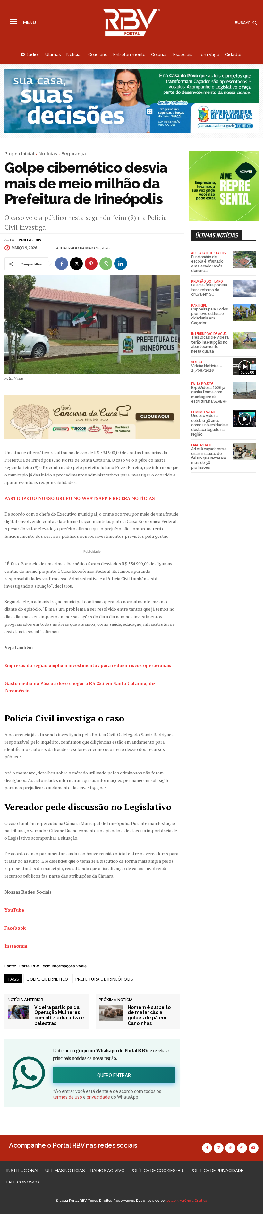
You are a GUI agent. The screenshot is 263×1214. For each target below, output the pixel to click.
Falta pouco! (202, 383)
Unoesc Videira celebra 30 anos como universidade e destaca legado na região (209, 425)
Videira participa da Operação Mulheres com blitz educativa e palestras (59, 1015)
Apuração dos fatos (208, 253)
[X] (76, 263)
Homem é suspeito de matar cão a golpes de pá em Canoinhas (149, 1015)
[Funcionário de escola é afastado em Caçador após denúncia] (244, 259)
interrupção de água (209, 333)
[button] (247, 22)
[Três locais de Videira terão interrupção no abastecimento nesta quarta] (244, 340)
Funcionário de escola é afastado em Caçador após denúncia (207, 264)
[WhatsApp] (105, 263)
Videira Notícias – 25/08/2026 (206, 368)
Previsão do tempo (207, 281)
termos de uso (67, 1097)
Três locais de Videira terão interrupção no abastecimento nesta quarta (209, 344)
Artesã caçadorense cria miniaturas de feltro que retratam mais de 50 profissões (208, 458)
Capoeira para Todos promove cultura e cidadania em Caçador (209, 316)
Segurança (73, 153)
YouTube (14, 910)
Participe (199, 305)
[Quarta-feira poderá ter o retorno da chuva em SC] (244, 288)
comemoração (203, 412)
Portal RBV (30, 239)
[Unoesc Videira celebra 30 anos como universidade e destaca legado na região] (244, 418)
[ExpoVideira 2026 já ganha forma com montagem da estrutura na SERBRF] (244, 390)
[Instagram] (219, 1148)
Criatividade (201, 445)
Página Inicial (19, 153)
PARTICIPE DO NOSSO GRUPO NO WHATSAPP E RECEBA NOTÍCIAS (79, 498)
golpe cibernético (47, 979)
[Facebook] (61, 263)
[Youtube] (254, 1148)
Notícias (47, 153)
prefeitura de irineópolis (104, 979)
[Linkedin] (120, 263)
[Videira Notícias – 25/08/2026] (244, 366)
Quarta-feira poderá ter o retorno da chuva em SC (209, 290)
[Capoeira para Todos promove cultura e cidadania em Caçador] (244, 312)
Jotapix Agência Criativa (187, 1201)
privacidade (98, 1097)
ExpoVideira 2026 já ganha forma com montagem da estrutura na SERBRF (209, 394)
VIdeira (197, 362)
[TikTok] (230, 1148)
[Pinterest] (91, 263)
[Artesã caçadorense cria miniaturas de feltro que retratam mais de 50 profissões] (244, 451)
